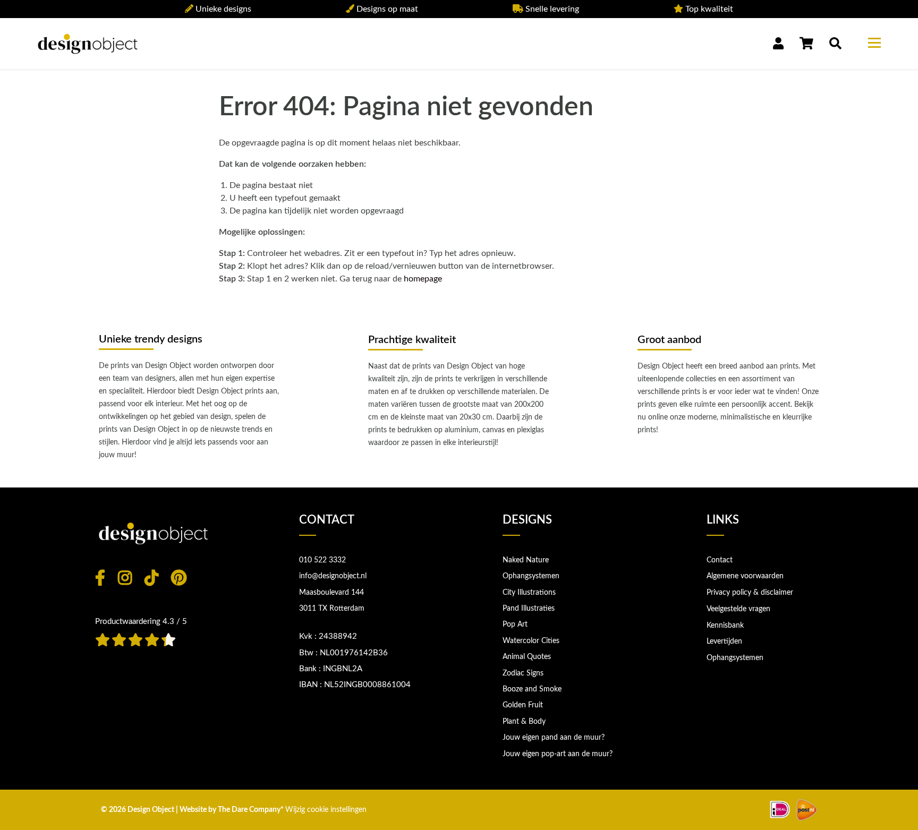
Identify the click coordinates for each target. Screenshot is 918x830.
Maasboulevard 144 (331, 592)
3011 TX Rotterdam (331, 608)
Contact (720, 560)
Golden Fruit (523, 705)
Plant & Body (524, 721)
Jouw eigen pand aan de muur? (554, 737)
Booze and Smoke (532, 689)
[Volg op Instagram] (125, 578)
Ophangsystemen (531, 576)
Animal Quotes (527, 657)
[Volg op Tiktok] (151, 578)
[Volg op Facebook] (100, 578)
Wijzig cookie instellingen (326, 810)
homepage (423, 279)
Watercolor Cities (531, 641)
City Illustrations (529, 592)
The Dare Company (249, 810)
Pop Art (515, 624)
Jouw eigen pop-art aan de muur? (558, 754)
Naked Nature (526, 560)
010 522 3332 (322, 560)
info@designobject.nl (333, 576)
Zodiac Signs (523, 673)
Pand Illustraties (529, 608)
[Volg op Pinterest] (178, 578)
